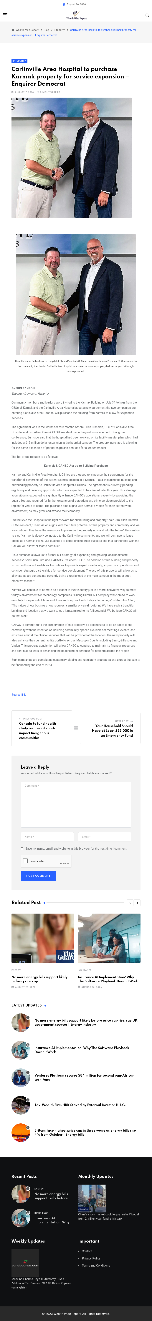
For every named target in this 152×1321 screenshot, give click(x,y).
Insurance (85, 970)
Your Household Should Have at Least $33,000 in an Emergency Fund (112, 731)
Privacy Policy (91, 1258)
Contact (87, 1251)
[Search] (147, 15)
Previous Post (33, 718)
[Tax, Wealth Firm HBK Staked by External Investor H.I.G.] (20, 1105)
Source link (18, 694)
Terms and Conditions (96, 1265)
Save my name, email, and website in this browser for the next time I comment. (76, 848)
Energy (16, 970)
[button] (130, 902)
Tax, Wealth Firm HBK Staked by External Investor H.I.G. (80, 1105)
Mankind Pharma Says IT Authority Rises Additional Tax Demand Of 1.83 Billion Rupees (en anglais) (41, 1283)
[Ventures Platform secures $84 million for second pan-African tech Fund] (20, 1077)
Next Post (122, 721)
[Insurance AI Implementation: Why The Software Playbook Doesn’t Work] (20, 1050)
